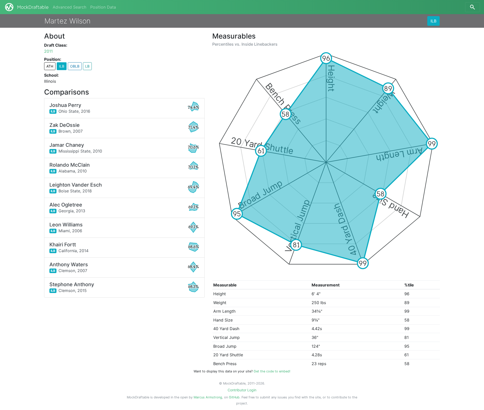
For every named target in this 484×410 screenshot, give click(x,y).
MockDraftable (33, 7)
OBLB (74, 66)
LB (87, 66)
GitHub (234, 397)
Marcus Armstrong (208, 397)
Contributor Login (242, 390)
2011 (48, 51)
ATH (49, 66)
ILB (433, 20)
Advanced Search (69, 7)
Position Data (103, 7)
